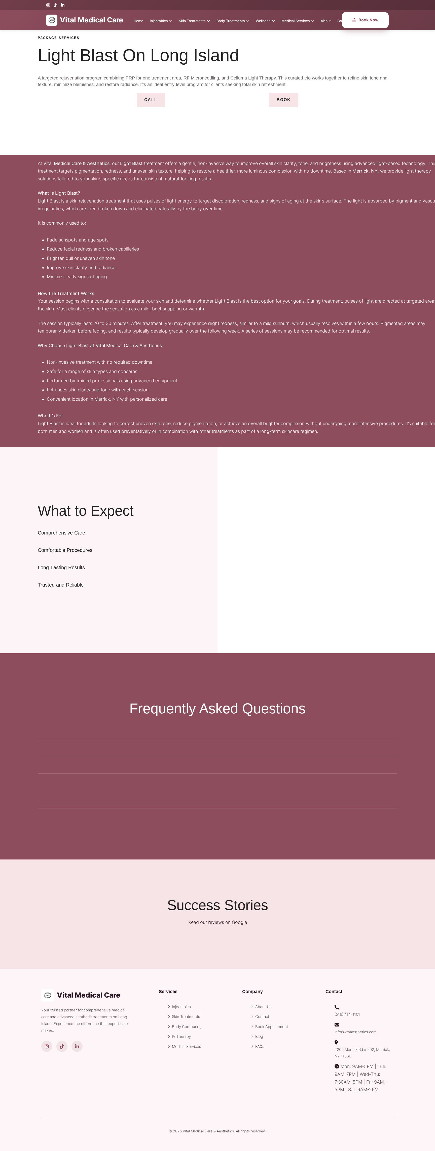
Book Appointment (271, 1026)
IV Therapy (181, 1036)
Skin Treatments (192, 21)
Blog (259, 1036)
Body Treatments (230, 21)
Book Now (368, 19)
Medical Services (295, 21)
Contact (262, 1016)
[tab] (109, 532)
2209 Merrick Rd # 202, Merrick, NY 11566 (362, 1052)
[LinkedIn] (62, 5)
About (326, 21)
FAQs (259, 1046)
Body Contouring (187, 1026)
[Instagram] (48, 5)
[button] (151, 100)
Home (138, 21)
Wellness (263, 21)
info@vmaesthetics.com (356, 1032)
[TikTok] (55, 5)
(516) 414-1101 (347, 1014)
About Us (263, 1006)
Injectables (159, 21)
